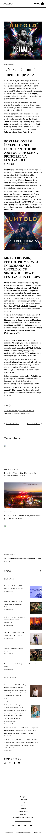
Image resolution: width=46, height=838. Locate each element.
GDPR (23, 803)
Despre (23, 797)
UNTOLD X (26, 413)
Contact (23, 806)
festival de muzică (26, 410)
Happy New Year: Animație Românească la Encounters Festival (13, 604)
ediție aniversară (11, 410)
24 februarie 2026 (11, 469)
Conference (23, 811)
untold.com (8, 395)
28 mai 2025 (8, 64)
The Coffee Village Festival (23, 817)
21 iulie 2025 (8, 512)
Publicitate (23, 800)
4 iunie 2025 (8, 554)
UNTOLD (19, 413)
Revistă (23, 814)
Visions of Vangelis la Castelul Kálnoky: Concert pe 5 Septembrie (14, 619)
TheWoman (19, 832)
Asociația (23, 808)
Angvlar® (37, 832)
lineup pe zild (9, 413)
